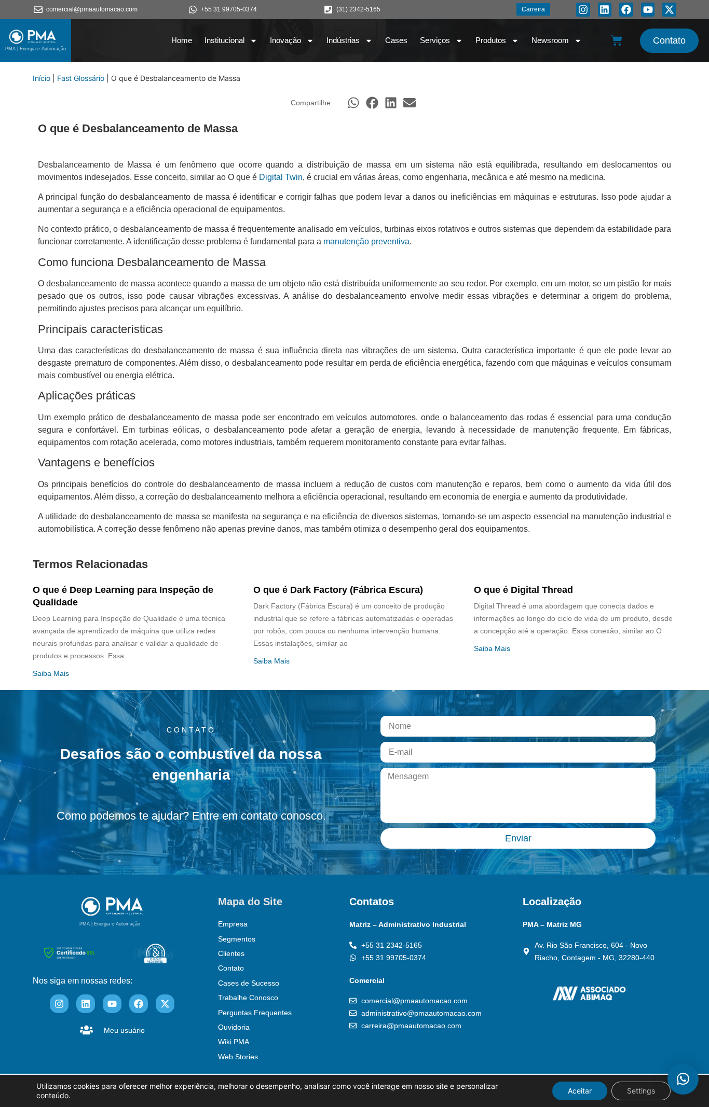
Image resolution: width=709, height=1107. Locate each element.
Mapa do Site (250, 901)
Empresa (233, 924)
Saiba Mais (51, 673)
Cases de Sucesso (248, 983)
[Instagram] (583, 10)
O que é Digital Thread (523, 590)
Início (41, 78)
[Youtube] (648, 10)
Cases (396, 40)
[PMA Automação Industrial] (33, 37)
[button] (353, 102)
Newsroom (550, 40)
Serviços (435, 40)
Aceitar (580, 1090)
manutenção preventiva (366, 241)
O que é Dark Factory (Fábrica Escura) (338, 590)
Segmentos (236, 939)
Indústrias (343, 40)
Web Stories (238, 1057)
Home (181, 40)
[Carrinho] (616, 40)
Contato (231, 968)
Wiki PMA (233, 1041)
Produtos (490, 40)
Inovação (285, 40)
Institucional (224, 40)
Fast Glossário (80, 78)
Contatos (371, 901)
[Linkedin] (605, 10)
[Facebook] (626, 10)
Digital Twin (281, 177)
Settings (641, 1090)
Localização (552, 901)
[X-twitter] (669, 10)
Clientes (231, 953)
